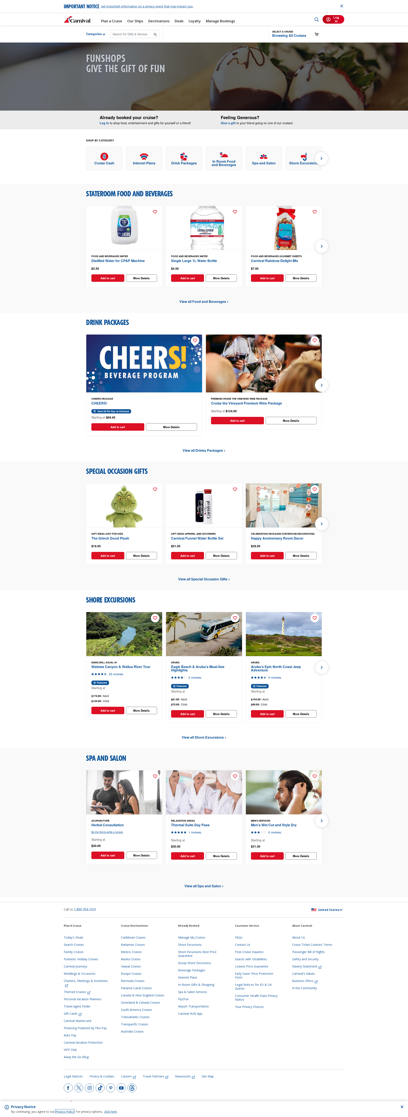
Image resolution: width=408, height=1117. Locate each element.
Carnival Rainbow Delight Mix (274, 260)
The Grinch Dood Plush (110, 538)
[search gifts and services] (155, 34)
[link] (104, 158)
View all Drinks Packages (203, 450)
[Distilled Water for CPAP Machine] (124, 228)
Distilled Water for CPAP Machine (118, 260)
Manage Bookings (220, 21)
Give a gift (228, 123)
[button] (289, 34)
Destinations (159, 21)
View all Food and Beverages (202, 301)
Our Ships (135, 21)
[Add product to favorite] (155, 211)
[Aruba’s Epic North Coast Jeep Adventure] (284, 634)
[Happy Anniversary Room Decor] (284, 505)
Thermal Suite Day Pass (190, 824)
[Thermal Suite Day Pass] (204, 792)
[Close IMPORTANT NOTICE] (341, 6)
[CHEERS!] (144, 364)
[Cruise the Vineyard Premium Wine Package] (264, 364)
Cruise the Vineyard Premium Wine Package (246, 403)
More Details (141, 278)
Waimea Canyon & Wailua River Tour (120, 666)
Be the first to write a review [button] (107, 832)
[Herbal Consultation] (124, 792)
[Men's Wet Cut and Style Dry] (284, 792)
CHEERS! (99, 403)
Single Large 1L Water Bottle (194, 260)
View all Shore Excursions (203, 737)
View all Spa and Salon (202, 885)
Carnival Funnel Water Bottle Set (197, 538)
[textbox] (124, 268)
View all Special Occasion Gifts (202, 579)
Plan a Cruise (111, 21)
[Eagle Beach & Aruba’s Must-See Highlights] (204, 634)
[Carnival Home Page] (77, 19)
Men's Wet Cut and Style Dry (274, 824)
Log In (104, 123)
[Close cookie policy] (402, 1106)
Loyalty (195, 21)
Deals (179, 21)
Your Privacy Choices (249, 1007)
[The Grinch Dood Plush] (124, 505)
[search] (316, 19)
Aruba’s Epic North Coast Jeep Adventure (276, 668)
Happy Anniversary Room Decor (277, 538)
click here (110, 1112)
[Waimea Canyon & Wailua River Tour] (124, 634)
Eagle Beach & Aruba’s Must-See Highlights (197, 668)
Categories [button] (90, 34)
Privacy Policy (64, 1112)
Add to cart (108, 278)
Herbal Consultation (107, 824)
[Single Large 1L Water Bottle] (204, 228)
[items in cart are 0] (319, 34)
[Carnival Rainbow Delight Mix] (284, 228)
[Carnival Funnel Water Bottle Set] (204, 505)
